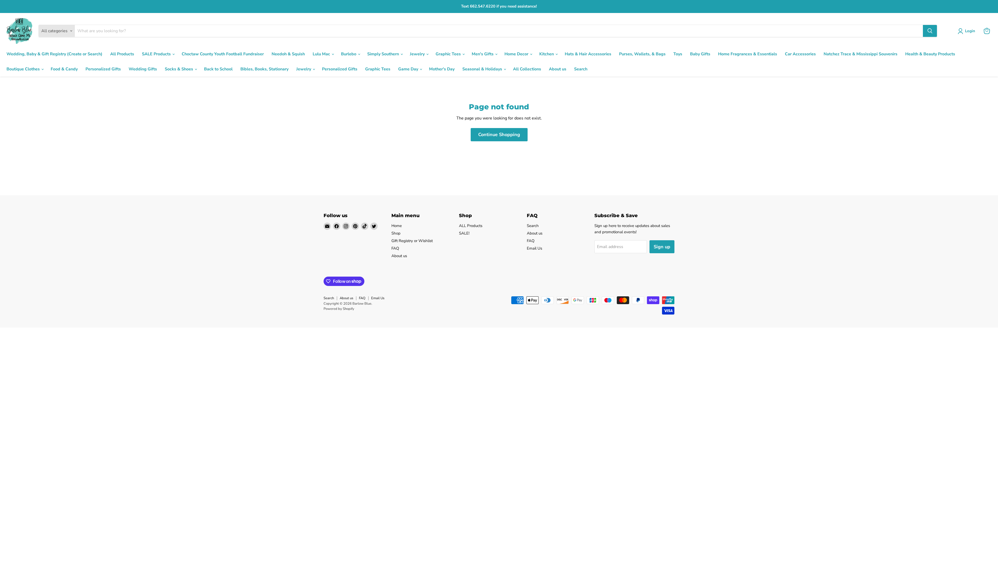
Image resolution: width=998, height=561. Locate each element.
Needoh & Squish (288, 54)
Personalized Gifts (103, 69)
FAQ (395, 248)
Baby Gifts (700, 54)
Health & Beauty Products (930, 54)
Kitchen (547, 54)
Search (580, 69)
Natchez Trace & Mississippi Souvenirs (860, 54)
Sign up (662, 247)
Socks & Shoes (179, 69)
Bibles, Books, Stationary (264, 69)
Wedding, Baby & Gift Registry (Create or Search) (54, 54)
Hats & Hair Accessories (588, 54)
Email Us (534, 248)
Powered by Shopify (339, 308)
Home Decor (516, 54)
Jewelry (418, 54)
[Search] (930, 31)
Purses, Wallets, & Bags (642, 54)
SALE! (464, 233)
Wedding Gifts (143, 69)
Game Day (408, 69)
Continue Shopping (499, 134)
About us (557, 69)
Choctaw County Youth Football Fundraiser (223, 54)
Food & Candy (64, 69)
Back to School (218, 69)
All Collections (527, 69)
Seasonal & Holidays (482, 69)
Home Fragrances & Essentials (747, 54)
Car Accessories (800, 54)
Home (396, 225)
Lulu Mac (322, 54)
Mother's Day (442, 69)
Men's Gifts (483, 54)
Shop (395, 233)
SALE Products (157, 54)
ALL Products (470, 225)
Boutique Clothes (23, 69)
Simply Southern (383, 54)
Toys (677, 54)
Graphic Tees (449, 54)
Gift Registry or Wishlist (412, 240)
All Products (122, 54)
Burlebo (349, 54)
